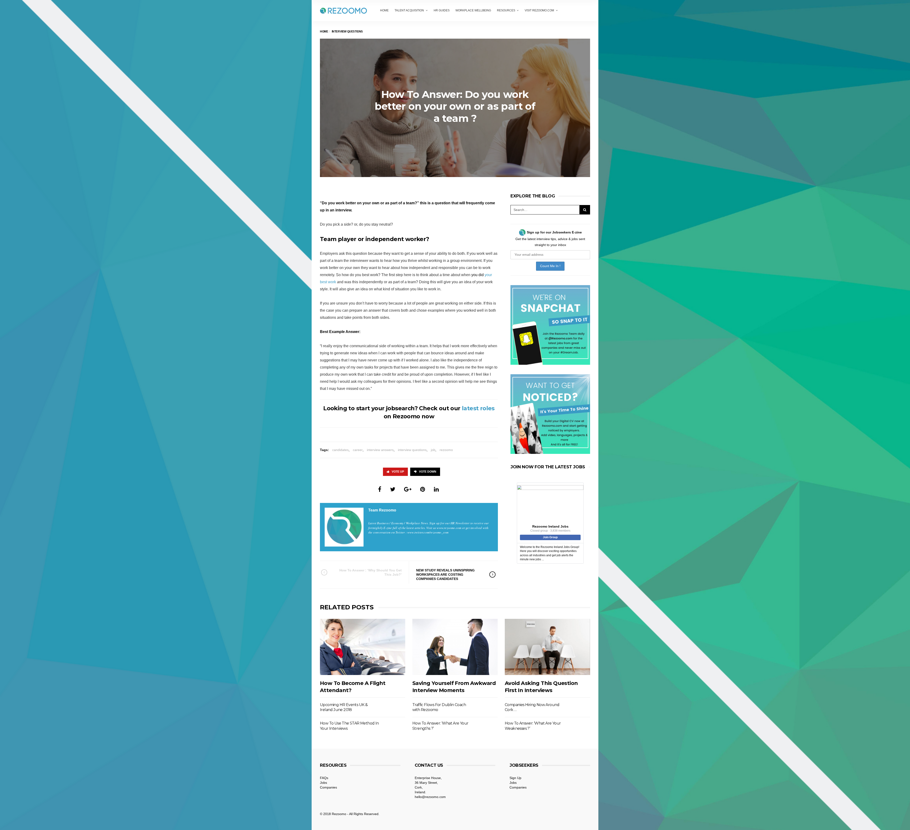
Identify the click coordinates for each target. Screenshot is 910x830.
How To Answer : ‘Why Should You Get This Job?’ (370, 572)
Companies (328, 787)
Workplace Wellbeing (473, 10)
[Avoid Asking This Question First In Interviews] (547, 647)
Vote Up (398, 471)
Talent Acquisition (409, 10)
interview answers (380, 450)
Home (384, 10)
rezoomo (446, 450)
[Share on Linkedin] (436, 489)
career (358, 450)
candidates (340, 450)
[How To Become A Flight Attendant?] (362, 647)
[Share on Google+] (408, 489)
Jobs (323, 782)
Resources (506, 10)
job (433, 450)
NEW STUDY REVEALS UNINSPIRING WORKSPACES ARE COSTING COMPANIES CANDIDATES (445, 574)
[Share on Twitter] (393, 489)
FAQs (324, 778)
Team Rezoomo (382, 510)
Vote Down (427, 471)
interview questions (412, 450)
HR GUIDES (442, 10)
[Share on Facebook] (380, 489)
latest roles (478, 408)
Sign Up (515, 778)
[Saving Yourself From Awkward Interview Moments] (455, 647)
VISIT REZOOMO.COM (539, 10)
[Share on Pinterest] (423, 489)
